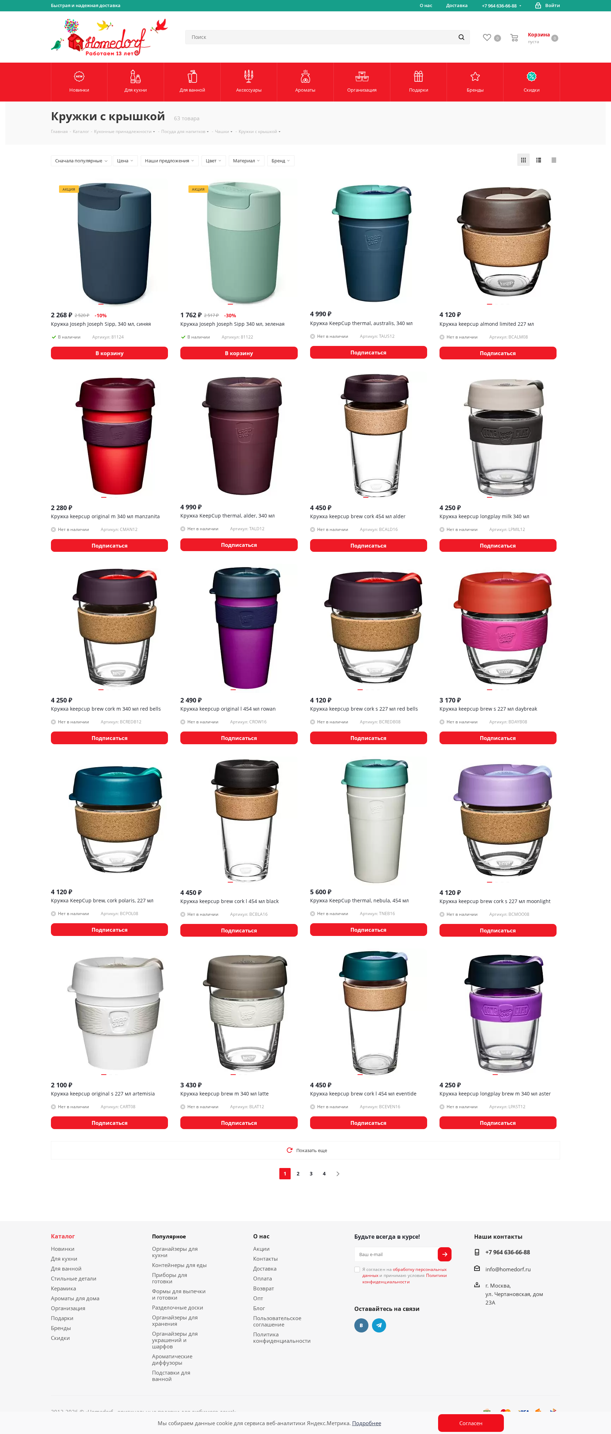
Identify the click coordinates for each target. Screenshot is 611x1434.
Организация (68, 1308)
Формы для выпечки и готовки (179, 1294)
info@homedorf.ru (508, 1269)
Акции (261, 1248)
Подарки (62, 1318)
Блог (259, 1308)
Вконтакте (361, 1325)
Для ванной (66, 1268)
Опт (258, 1298)
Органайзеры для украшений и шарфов (175, 1340)
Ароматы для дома (75, 1298)
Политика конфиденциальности (282, 1337)
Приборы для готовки (169, 1278)
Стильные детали (74, 1278)
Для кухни (64, 1258)
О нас (261, 1236)
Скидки (60, 1337)
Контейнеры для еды (179, 1264)
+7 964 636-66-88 (499, 5)
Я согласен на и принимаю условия (404, 1275)
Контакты (265, 1258)
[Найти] (461, 37)
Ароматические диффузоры (172, 1359)
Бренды (61, 1327)
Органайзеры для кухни (175, 1252)
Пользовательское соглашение (277, 1321)
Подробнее (366, 1423)
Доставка (265, 1268)
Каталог (63, 1236)
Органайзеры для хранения (175, 1320)
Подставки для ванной (171, 1375)
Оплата (262, 1278)
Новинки (63, 1248)
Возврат (263, 1288)
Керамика (63, 1288)
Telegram (379, 1325)
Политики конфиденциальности (404, 1278)
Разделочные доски (177, 1307)
